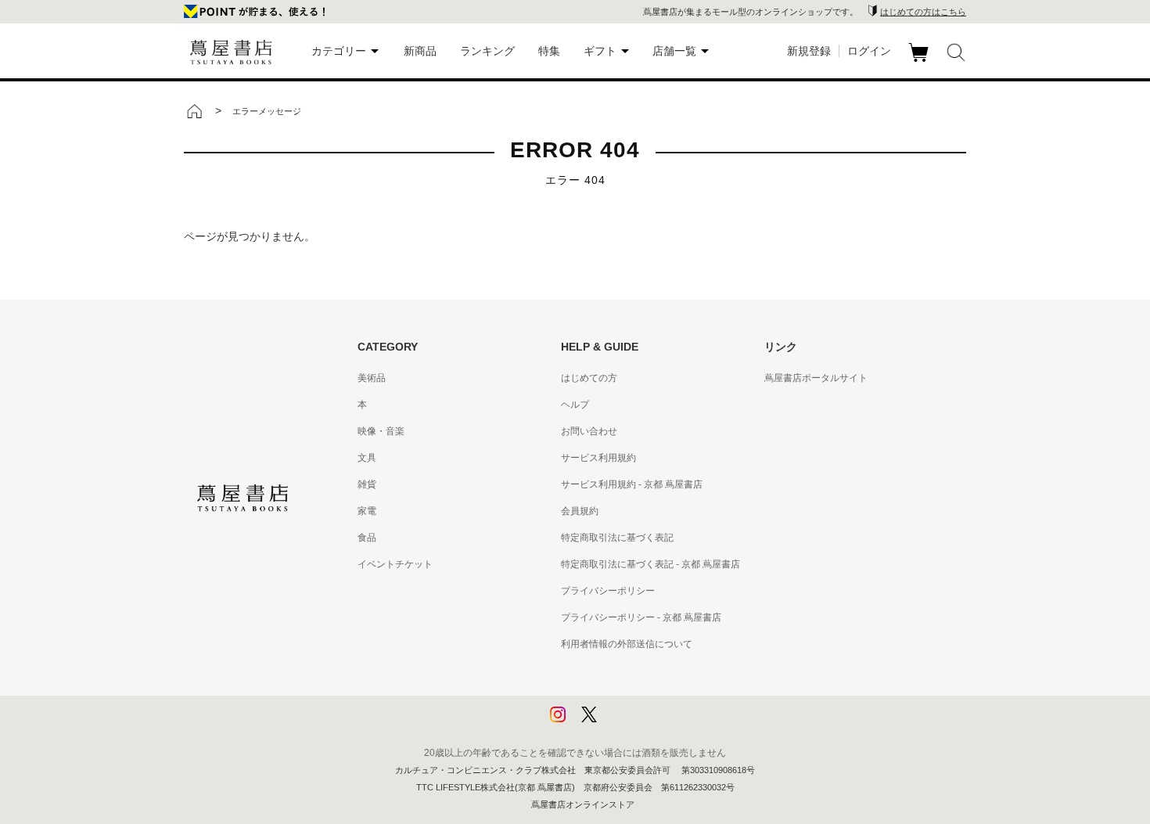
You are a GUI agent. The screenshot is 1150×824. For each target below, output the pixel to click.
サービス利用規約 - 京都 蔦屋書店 (632, 484)
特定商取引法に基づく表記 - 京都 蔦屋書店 (650, 564)
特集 (549, 51)
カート (920, 61)
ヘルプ (575, 404)
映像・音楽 (381, 431)
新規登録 (809, 51)
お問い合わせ (589, 431)
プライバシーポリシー (608, 590)
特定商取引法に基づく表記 (617, 537)
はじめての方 (589, 377)
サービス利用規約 (598, 457)
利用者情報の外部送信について (626, 644)
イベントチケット (395, 564)
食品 (367, 537)
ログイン (869, 51)
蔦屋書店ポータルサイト (816, 377)
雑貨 (367, 484)
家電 (367, 511)
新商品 (420, 51)
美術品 (372, 377)
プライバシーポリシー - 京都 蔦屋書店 (641, 617)
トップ (194, 111)
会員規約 (579, 511)
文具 (367, 457)
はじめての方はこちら (923, 11)
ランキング (487, 51)
